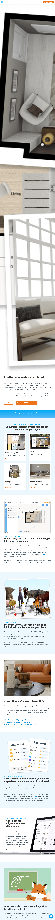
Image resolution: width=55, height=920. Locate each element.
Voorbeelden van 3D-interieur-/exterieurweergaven (21, 724)
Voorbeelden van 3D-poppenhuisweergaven (18, 722)
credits (35, 796)
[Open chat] (51, 916)
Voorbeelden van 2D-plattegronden (16, 720)
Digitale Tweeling (45, 554)
